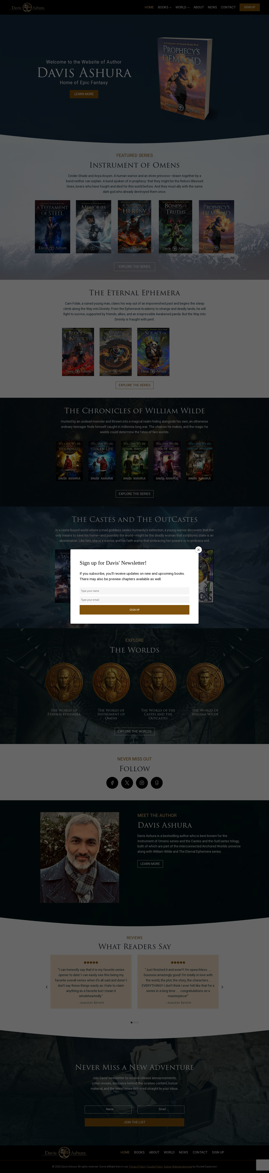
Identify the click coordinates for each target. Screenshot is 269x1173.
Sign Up (134, 609)
